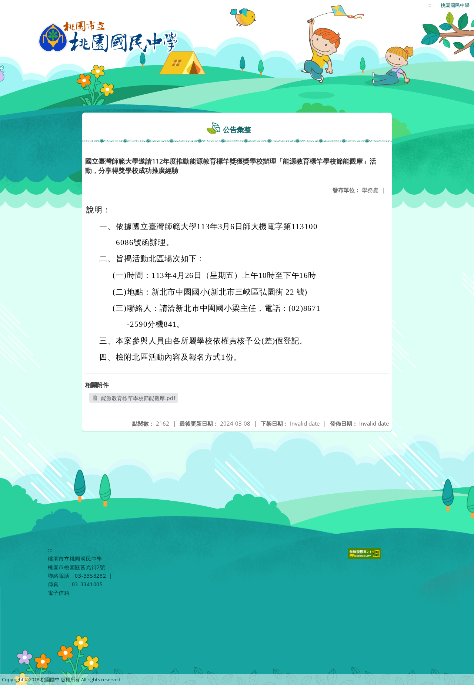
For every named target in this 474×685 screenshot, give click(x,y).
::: (429, 5)
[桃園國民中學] (108, 37)
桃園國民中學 (455, 5)
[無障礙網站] (365, 557)
